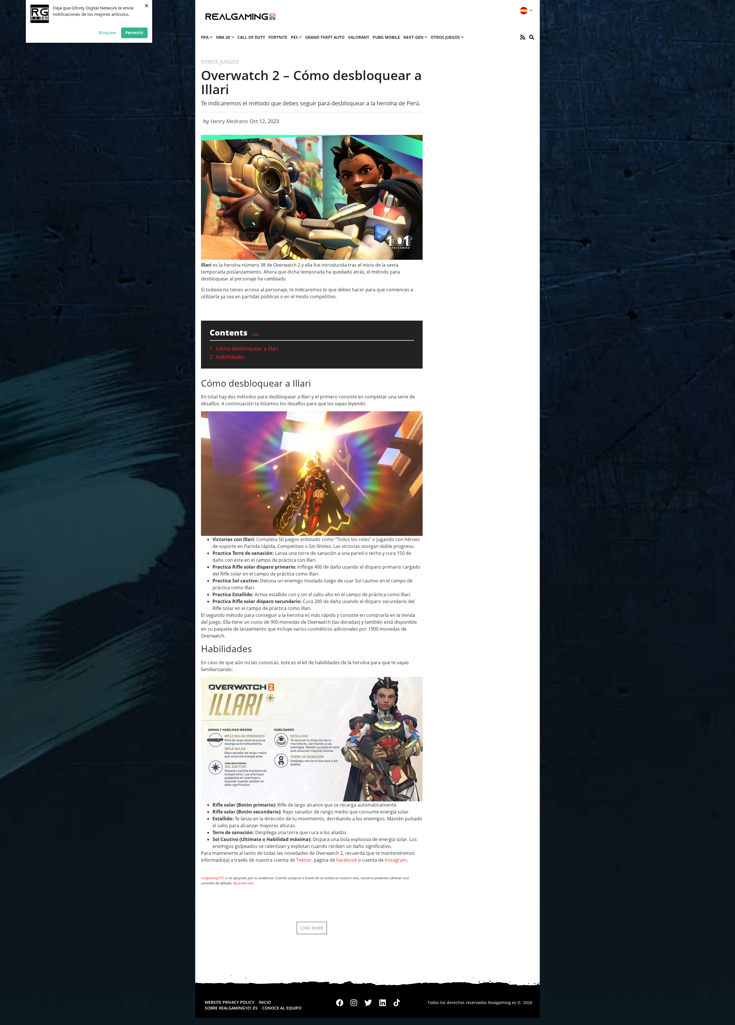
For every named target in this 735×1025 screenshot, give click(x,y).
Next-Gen (413, 37)
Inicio (265, 1002)
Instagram (396, 860)
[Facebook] (340, 1003)
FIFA (205, 37)
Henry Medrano (229, 121)
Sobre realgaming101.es (231, 1008)
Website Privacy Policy (229, 1002)
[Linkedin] (382, 1003)
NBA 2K (223, 37)
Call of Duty (251, 37)
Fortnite (277, 37)
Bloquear (107, 32)
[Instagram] (354, 1003)
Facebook (346, 860)
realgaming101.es (214, 877)
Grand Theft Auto (325, 37)
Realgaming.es (502, 1002)
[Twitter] (368, 1003)
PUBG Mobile (386, 37)
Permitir (134, 32)
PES (294, 37)
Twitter (304, 860)
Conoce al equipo (281, 1008)
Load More (312, 928)
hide (255, 334)
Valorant (358, 37)
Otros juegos (445, 37)
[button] (531, 37)
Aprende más (243, 883)
